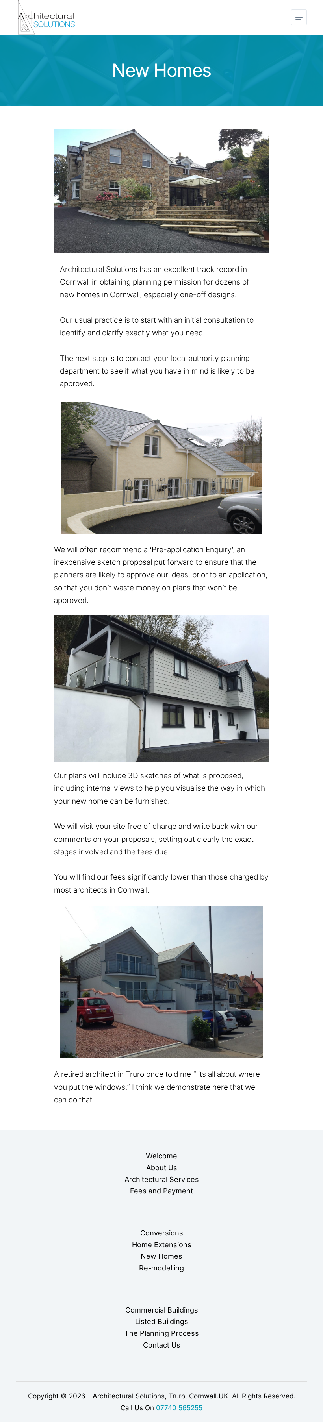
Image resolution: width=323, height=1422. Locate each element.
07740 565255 (179, 1408)
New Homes (161, 1256)
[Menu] (299, 17)
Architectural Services (161, 1179)
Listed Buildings (161, 1321)
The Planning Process (161, 1333)
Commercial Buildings (161, 1310)
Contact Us (161, 1345)
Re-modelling (161, 1268)
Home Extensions (161, 1245)
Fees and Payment (161, 1191)
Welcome (161, 1156)
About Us (161, 1167)
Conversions (161, 1233)
